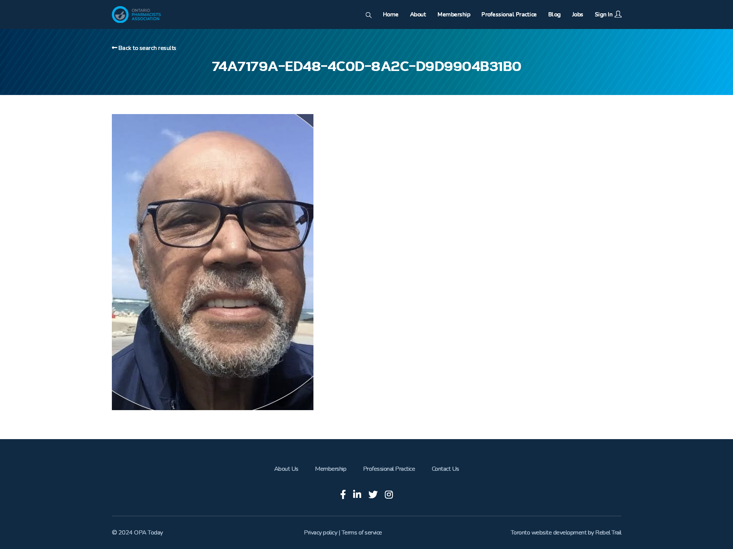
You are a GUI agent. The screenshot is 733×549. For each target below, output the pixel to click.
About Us (286, 469)
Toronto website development (549, 532)
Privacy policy (320, 532)
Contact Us (445, 469)
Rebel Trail (608, 532)
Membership (330, 469)
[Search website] (368, 15)
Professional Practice (389, 469)
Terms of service (362, 532)
